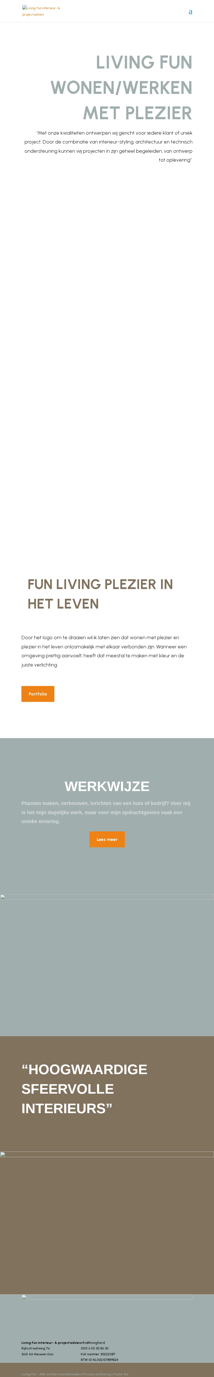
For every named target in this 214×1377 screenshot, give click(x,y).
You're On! (120, 1374)
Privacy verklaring (97, 1374)
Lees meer (107, 839)
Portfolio (38, 694)
